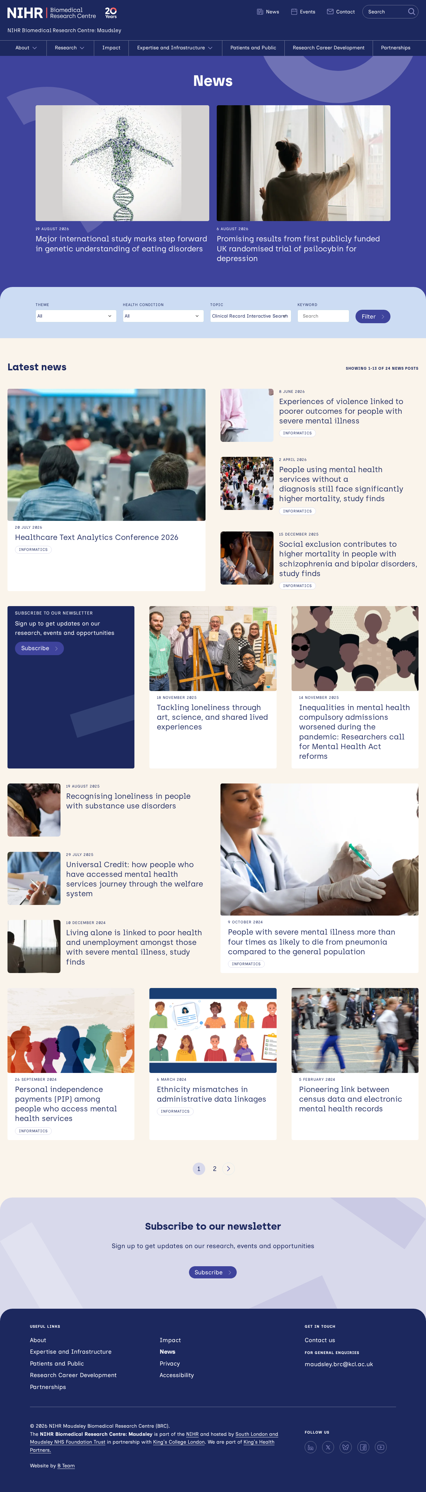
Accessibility (177, 1375)
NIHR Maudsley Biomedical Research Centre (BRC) (52, 12)
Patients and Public (253, 48)
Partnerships (395, 48)
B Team (66, 1466)
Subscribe (35, 648)
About (23, 48)
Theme (42, 305)
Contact (345, 12)
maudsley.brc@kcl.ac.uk (339, 1364)
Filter (369, 316)
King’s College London (179, 1442)
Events (306, 12)
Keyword (307, 305)
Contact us (320, 1340)
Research (66, 48)
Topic (216, 305)
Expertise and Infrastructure (171, 48)
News (271, 12)
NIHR (192, 1434)
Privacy (170, 1363)
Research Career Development (329, 48)
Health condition (143, 305)
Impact (111, 48)
